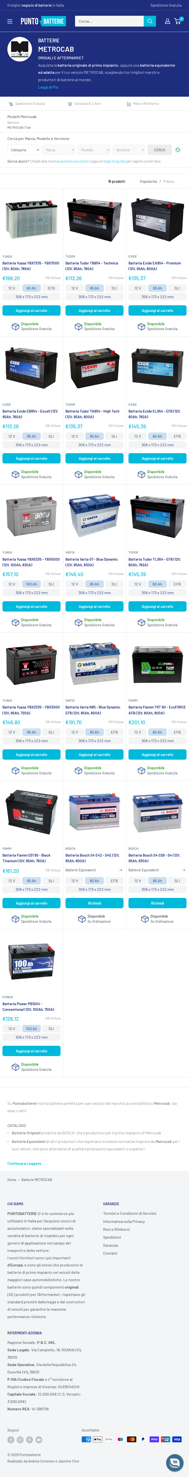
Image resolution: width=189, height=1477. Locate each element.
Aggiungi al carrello (31, 310)
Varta (70, 552)
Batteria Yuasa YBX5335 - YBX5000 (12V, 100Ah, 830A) (31, 562)
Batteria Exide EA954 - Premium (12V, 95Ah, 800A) (154, 266)
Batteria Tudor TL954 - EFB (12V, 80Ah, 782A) (154, 562)
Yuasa (7, 256)
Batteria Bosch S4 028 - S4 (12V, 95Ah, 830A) (154, 858)
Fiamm (132, 700)
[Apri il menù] (9, 21)
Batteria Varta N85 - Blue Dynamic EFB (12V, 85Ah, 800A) (92, 710)
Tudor (70, 256)
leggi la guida (114, 161)
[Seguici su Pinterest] (29, 1439)
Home (11, 1180)
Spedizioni (112, 1237)
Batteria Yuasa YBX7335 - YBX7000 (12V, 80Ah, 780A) (30, 266)
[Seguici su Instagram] (20, 1439)
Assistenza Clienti (68, 103)
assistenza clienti (75, 161)
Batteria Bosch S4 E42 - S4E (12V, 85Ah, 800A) (92, 858)
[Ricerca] (150, 21)
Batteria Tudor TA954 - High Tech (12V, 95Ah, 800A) (92, 414)
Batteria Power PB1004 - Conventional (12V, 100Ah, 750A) (28, 1006)
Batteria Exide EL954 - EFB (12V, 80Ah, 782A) (154, 414)
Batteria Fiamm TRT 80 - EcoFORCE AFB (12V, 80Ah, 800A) (157, 710)
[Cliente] (167, 21)
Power (7, 997)
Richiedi (94, 903)
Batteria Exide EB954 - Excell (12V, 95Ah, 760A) (30, 414)
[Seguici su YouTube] (38, 1439)
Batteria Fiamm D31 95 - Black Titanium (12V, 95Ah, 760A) (26, 858)
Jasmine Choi (68, 1461)
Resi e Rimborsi (116, 1229)
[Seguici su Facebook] (10, 1439)
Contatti (110, 1253)
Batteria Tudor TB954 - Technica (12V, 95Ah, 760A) (91, 266)
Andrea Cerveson (41, 1461)
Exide (132, 256)
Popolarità (148, 181)
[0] (177, 21)
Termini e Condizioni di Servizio (130, 1213)
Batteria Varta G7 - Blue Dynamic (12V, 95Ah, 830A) (91, 562)
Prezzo (168, 181)
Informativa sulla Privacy (124, 1221)
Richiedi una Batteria (126, 103)
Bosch (70, 848)
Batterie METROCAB (36, 1180)
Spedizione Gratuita (166, 5)
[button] (175, 1463)
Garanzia (110, 1245)
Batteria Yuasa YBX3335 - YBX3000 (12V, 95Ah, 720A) (31, 710)
